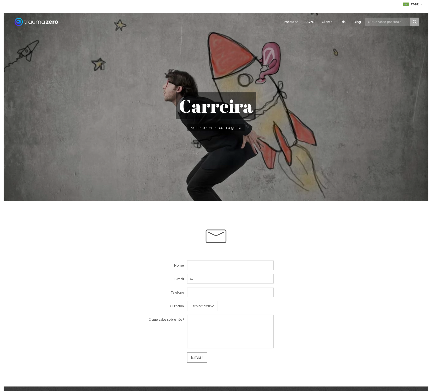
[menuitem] (292, 21)
